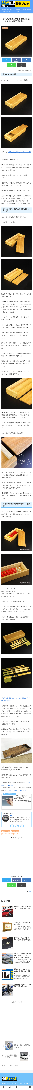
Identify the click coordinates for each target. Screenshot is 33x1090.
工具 (17, 833)
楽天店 (3, 785)
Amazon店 (10, 785)
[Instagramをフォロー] (18, 825)
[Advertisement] (16, 856)
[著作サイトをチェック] (11, 825)
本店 (29, 782)
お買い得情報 (16, 831)
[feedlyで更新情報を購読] (21, 825)
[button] (21, 65)
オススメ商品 (6, 831)
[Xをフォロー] (13, 825)
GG (11, 815)
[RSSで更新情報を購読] (23, 825)
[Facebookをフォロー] (16, 825)
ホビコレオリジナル (8, 833)
